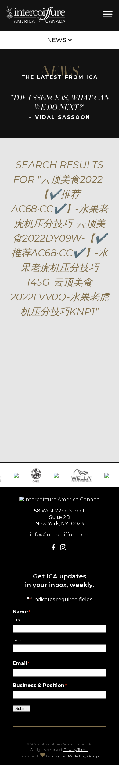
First (17, 620)
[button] (54, 549)
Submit (21, 708)
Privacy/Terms (75, 749)
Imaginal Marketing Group (75, 756)
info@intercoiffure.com (60, 535)
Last (17, 639)
